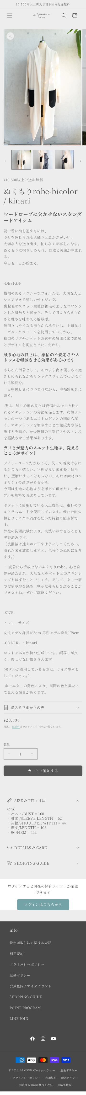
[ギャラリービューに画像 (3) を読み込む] (64, 159)
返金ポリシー (20, 975)
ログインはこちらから (43, 904)
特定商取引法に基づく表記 (36, 1085)
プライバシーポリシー (27, 964)
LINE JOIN (19, 1018)
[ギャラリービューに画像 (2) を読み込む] (42, 159)
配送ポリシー (69, 1077)
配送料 (16, 726)
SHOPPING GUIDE (26, 996)
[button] (9, 15)
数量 (7, 744)
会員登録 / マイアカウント (30, 985)
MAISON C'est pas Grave (37, 1070)
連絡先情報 (65, 1085)
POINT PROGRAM (25, 1007)
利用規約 (16, 953)
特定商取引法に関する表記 (30, 942)
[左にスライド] (5, 161)
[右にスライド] (80, 161)
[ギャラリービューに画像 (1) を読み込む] (21, 159)
